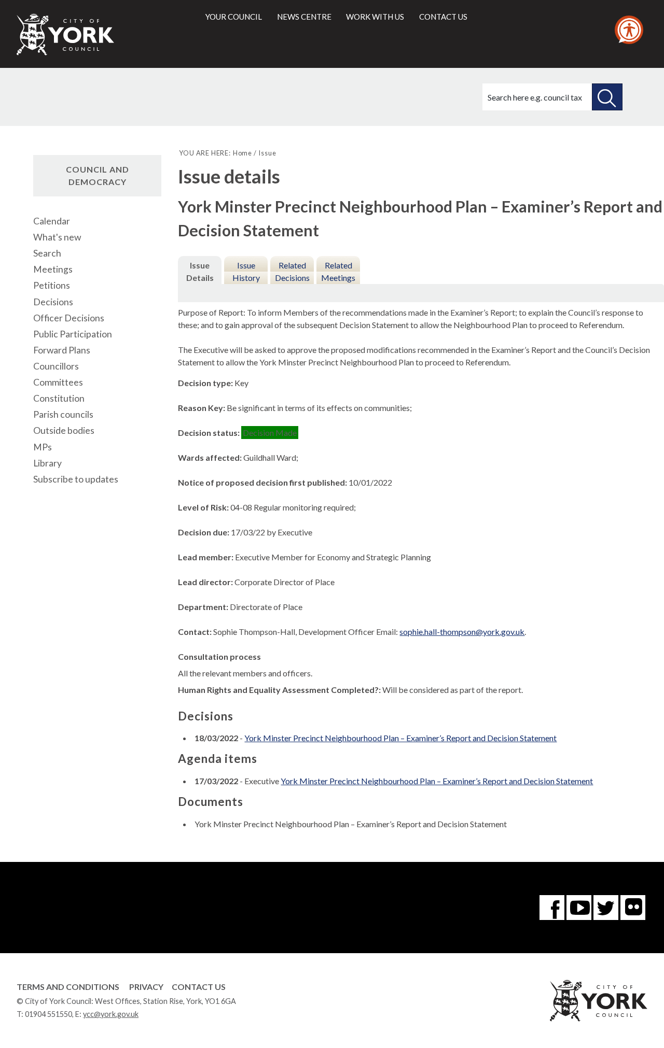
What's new (57, 237)
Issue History (246, 271)
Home (242, 153)
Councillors (56, 366)
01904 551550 (48, 1014)
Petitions (51, 285)
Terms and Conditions (68, 987)
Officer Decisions (68, 318)
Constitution (59, 398)
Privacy (146, 987)
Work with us (375, 16)
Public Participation (72, 334)
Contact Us (199, 987)
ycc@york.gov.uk (111, 1014)
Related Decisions (292, 271)
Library (47, 463)
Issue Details (200, 271)
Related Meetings (338, 271)
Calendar (51, 221)
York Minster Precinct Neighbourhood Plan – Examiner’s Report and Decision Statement (400, 738)
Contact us (443, 16)
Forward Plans (61, 350)
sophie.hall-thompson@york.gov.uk (461, 631)
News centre (304, 16)
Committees (58, 382)
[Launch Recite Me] (629, 30)
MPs (42, 447)
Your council (233, 16)
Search (47, 253)
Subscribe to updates (75, 479)
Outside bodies (63, 430)
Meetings (53, 269)
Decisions (53, 301)
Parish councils (63, 414)
